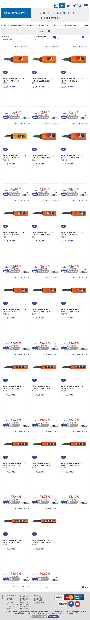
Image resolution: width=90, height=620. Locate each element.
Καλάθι (73, 5)
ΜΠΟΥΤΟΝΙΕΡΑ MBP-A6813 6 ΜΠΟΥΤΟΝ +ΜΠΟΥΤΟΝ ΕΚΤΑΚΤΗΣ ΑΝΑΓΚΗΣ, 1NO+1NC (73, 387)
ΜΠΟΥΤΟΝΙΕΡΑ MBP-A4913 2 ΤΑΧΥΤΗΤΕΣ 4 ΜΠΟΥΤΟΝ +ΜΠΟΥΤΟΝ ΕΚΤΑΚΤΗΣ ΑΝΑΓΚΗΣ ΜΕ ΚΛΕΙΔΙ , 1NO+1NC (72, 311)
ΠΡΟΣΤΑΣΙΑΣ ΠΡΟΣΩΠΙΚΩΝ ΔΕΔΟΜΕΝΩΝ (24, 604)
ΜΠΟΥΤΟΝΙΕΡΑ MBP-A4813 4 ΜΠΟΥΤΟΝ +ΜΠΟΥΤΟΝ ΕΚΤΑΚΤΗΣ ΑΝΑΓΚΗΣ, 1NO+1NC (73, 234)
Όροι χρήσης (11, 595)
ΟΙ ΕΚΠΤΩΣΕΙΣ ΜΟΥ (68, 5)
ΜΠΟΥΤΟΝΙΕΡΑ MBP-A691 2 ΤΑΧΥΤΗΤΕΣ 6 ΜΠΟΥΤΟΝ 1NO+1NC (42, 387)
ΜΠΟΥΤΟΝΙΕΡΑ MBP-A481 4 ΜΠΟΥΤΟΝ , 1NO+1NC (13, 234)
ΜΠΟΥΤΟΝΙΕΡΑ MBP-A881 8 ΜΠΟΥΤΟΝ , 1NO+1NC (13, 541)
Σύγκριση (16, 117)
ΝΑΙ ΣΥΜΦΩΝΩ (53, 617)
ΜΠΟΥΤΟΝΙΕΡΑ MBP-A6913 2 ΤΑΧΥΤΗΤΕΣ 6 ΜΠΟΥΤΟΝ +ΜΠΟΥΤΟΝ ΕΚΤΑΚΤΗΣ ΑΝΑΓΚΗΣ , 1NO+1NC (43, 464)
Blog (8, 608)
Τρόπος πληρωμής (37, 596)
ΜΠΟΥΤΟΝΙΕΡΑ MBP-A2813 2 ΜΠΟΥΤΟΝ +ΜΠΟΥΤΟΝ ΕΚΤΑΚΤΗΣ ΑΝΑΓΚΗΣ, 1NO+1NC (73, 80)
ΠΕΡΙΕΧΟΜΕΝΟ (25, 608)
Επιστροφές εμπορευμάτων (39, 600)
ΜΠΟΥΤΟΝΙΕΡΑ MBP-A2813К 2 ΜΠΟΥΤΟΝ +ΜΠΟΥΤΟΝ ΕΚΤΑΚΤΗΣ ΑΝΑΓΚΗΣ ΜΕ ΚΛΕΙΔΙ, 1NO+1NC (14, 157)
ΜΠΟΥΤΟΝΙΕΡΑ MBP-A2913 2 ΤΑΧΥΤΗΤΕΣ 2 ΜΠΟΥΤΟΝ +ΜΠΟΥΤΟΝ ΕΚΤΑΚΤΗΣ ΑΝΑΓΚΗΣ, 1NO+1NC (43, 157)
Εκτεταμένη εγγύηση (25, 600)
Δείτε (6, 117)
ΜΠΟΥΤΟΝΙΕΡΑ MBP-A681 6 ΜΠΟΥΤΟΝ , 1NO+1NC (13, 387)
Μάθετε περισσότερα (39, 617)
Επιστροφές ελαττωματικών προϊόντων (12, 604)
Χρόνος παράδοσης (24, 596)
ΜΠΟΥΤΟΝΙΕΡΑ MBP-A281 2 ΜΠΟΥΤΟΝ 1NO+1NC (13, 80)
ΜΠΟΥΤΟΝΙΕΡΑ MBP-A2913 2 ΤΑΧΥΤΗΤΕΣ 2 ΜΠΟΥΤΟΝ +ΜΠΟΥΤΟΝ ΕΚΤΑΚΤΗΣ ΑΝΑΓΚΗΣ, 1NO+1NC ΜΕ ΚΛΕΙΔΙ (73, 157)
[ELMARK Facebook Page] (71, 606)
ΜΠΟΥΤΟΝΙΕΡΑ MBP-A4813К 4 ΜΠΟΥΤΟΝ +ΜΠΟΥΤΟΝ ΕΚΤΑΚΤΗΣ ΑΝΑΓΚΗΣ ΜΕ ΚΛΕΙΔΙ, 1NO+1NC (14, 311)
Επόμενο (87, 37)
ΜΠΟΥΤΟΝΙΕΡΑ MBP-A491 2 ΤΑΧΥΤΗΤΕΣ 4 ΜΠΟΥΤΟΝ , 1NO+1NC (42, 234)
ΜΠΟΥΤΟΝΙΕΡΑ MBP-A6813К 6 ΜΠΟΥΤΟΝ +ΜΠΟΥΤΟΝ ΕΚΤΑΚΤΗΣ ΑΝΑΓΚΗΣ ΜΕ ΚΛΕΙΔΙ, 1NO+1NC (14, 464)
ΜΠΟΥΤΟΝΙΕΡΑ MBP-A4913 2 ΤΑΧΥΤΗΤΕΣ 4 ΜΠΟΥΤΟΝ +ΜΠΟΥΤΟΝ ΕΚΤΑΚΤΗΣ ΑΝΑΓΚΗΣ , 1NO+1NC (43, 311)
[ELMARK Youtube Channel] (77, 606)
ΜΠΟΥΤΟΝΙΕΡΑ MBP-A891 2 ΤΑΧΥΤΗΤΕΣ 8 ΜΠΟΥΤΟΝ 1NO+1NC (42, 541)
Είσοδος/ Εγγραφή (80, 5)
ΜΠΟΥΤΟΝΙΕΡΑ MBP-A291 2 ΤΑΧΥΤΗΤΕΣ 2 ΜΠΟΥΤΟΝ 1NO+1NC (42, 80)
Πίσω (87, 25)
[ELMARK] (56, 5)
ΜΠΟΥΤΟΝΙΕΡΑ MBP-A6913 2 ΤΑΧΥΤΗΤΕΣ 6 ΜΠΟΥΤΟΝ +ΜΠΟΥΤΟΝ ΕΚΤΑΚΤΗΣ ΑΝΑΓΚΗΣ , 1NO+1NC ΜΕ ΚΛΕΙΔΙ (72, 464)
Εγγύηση (10, 599)
